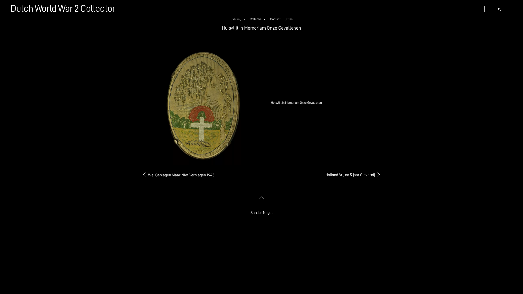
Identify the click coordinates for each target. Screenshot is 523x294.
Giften (289, 19)
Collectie (256, 19)
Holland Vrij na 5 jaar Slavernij (350, 175)
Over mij (235, 19)
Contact (275, 19)
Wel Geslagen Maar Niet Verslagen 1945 (181, 175)
